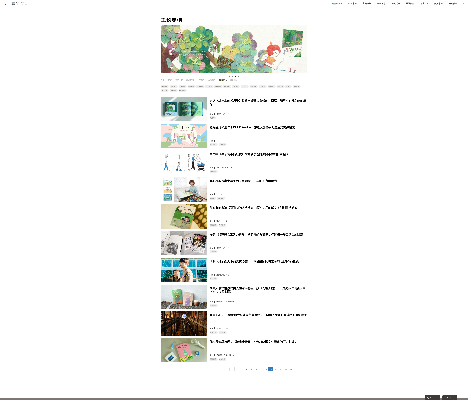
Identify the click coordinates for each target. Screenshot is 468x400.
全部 (163, 80)
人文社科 (262, 86)
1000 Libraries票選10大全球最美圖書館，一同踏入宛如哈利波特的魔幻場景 (258, 315)
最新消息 (381, 3)
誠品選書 (218, 86)
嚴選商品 (410, 3)
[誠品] (16, 3)
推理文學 (200, 86)
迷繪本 (288, 86)
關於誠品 (453, 3)
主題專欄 (367, 3)
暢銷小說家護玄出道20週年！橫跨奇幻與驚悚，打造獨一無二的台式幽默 (256, 234)
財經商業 (253, 86)
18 (266, 369)
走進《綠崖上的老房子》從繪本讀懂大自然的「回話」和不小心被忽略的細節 (258, 102)
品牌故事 (212, 80)
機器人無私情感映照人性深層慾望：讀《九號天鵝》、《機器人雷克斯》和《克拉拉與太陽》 (258, 290)
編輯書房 (271, 86)
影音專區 (352, 3)
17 (261, 369)
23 (291, 369)
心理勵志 (244, 86)
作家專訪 (221, 198)
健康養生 (164, 86)
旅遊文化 (213, 332)
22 (286, 369)
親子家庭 (173, 90)
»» (305, 369)
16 (256, 369)
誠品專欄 (190, 80)
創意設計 (173, 86)
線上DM (424, 3)
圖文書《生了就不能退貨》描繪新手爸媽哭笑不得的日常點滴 (249, 154)
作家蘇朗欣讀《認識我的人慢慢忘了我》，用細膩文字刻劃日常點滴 (253, 207)
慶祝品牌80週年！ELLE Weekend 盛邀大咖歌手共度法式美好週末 (252, 127)
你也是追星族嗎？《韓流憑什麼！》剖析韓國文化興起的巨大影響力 (253, 341)
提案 (170, 80)
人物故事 (201, 80)
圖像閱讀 (296, 86)
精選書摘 (227, 86)
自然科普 (236, 86)
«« (232, 369)
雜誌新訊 (164, 90)
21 (281, 369)
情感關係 (191, 86)
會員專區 (438, 3)
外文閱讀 (182, 90)
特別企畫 (179, 80)
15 (251, 369)
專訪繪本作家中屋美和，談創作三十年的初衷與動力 (243, 181)
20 (276, 369)
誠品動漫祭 (337, 3)
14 (246, 369)
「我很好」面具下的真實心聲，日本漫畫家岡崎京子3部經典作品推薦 (254, 261)
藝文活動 (396, 3)
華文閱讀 (209, 86)
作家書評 (182, 86)
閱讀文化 (223, 80)
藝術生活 (234, 80)
